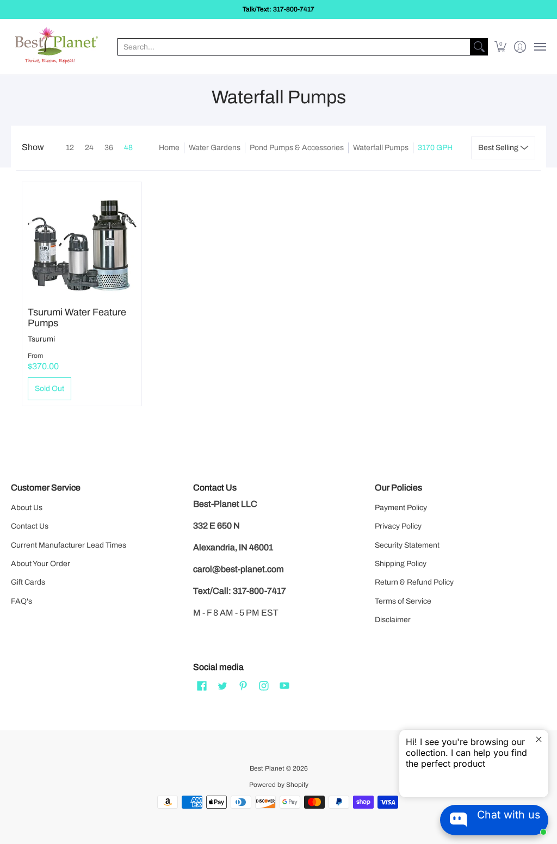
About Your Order (40, 564)
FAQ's (21, 601)
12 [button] (70, 148)
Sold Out (49, 388)
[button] (500, 47)
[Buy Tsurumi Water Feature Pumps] (82, 242)
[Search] (479, 46)
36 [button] (108, 148)
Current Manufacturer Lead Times (68, 545)
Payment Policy (401, 508)
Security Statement (407, 545)
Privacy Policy (398, 526)
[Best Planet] (57, 47)
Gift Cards (28, 582)
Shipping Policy (400, 564)
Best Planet (267, 768)
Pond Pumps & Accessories (297, 148)
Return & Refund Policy (414, 582)
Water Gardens (214, 148)
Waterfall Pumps (381, 148)
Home (169, 148)
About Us (26, 508)
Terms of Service (403, 601)
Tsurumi (41, 339)
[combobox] (294, 46)
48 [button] (128, 148)
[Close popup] (539, 739)
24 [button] (89, 148)
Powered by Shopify (278, 785)
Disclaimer (393, 620)
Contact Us (29, 526)
